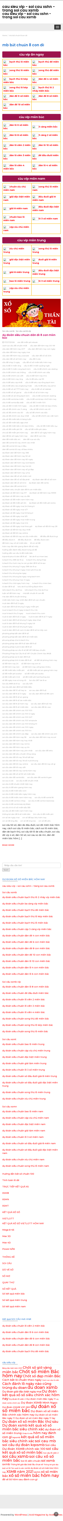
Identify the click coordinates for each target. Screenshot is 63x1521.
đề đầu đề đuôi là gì (49, 536)
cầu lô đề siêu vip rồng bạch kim (39, 382)
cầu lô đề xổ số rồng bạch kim (16, 396)
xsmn (37, 1471)
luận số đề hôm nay (11, 593)
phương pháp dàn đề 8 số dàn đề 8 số (19, 643)
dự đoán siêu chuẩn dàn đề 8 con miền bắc (29, 336)
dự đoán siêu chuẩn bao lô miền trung (23, 1044)
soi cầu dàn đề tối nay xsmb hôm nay (19, 770)
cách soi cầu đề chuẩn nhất (14, 345)
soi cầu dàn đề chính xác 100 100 (17, 710)
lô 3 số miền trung (49, 281)
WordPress (21, 1514)
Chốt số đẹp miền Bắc (42, 1376)
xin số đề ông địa (10, 821)
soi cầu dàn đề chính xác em (44, 734)
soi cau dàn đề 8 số (37, 690)
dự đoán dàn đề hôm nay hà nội (16, 466)
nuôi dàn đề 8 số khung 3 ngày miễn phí (20, 606)
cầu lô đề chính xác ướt (12, 376)
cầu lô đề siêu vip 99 (35, 379)
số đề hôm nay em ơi (31, 663)
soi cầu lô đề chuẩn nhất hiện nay (17, 784)
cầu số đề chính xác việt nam (45, 416)
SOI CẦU (7, 1263)
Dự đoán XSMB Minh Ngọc (39, 1402)
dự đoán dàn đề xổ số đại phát (16, 479)
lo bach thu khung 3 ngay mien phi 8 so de (21, 570)
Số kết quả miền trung (14, 1300)
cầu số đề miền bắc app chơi (15, 422)
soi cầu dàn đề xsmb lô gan (39, 777)
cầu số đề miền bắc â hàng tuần (16, 419)
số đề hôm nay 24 (10, 663)
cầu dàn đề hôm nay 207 (13, 349)
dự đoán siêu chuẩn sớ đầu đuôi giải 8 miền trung (29, 1076)
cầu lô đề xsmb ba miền (13, 399)
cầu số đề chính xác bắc (37, 412)
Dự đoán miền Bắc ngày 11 (41, 1399)
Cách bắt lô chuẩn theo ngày (22, 1379)
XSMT (5, 1205)
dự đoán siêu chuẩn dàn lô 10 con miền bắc (26, 961)
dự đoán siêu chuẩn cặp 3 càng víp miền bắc (26, 929)
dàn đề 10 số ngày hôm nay (43, 432)
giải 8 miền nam (18, 208)
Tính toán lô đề (10, 1180)
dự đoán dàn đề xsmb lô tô (14, 486)
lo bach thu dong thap (36, 560)
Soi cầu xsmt (9, 1039)
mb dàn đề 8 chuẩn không (14, 596)
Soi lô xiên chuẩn (31, 1460)
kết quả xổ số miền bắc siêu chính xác (28, 1439)
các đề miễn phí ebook (27, 342)
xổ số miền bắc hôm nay (34, 1475)
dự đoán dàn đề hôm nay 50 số (16, 456)
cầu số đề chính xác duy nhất (15, 416)
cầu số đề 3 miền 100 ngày (14, 406)
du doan (20, 1387)
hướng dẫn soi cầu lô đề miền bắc (17, 553)
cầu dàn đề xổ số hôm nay (14, 359)
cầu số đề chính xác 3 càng (14, 409)
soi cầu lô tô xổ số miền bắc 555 (16, 807)
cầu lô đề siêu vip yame (45, 386)
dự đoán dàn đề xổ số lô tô (14, 483)
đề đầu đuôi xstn (41, 540)
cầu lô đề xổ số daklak (41, 389)
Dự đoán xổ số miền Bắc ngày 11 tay (35, 1418)
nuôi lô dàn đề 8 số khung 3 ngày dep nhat (21, 620)
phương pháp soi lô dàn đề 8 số (16, 657)
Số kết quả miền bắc (13, 1293)
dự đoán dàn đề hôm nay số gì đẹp (18, 469)
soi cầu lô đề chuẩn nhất (27, 781)
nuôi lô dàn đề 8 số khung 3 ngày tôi (18, 623)
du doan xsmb (42, 1387)
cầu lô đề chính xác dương (45, 369)
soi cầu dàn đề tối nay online (15, 764)
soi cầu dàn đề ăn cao (41, 707)
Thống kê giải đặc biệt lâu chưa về (27, 1464)
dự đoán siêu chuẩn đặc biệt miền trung (24, 1057)
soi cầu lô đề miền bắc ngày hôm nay (19, 794)
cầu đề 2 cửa (35, 359)
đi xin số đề (35, 543)
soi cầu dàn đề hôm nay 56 (14, 737)
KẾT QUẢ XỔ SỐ (11, 1212)
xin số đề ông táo (28, 821)
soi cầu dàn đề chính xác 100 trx (16, 730)
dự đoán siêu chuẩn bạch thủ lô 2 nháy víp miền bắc (31, 897)
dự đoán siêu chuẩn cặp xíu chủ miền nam (25, 1117)
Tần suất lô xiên (17, 1468)
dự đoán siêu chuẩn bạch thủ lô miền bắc (25, 922)
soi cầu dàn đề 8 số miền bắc (15, 707)
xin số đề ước (45, 821)
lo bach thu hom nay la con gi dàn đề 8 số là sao (23, 563)
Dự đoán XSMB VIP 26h (16, 1407)
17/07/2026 (9, 342)
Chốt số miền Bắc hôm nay (30, 1373)
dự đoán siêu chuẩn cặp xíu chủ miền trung (26, 1050)
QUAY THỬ (8, 1282)
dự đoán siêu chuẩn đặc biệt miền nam (23, 1124)
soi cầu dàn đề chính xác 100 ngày (17, 727)
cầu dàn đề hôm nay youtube (15, 355)
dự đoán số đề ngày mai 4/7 (15, 509)
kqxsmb (16, 1437)
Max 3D (6, 1236)
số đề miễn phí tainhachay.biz (36, 677)
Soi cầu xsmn (9, 1106)
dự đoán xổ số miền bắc (29, 1408)
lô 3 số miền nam (48, 218)
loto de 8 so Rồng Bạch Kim (30, 586)
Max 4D (6, 1242)
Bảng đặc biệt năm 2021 (12, 1368)
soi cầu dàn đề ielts (44, 750)
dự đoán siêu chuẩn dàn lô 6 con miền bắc (25, 974)
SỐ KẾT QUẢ (9, 1288)
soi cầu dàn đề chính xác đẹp (15, 734)
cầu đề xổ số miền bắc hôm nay (37, 362)
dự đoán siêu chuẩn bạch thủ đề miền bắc (25, 910)
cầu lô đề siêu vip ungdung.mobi (17, 386)
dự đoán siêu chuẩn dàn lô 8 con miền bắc (25, 986)
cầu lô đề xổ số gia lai (11, 392)
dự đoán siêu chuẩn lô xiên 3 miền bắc (23, 1006)
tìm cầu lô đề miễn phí (43, 814)
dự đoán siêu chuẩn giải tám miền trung (24, 1063)
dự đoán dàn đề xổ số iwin (44, 479)
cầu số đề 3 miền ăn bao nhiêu (43, 406)
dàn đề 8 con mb (38, 436)
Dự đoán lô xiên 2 (17, 1399)
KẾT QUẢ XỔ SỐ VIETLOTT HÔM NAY (23, 1223)
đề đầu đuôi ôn (24, 540)
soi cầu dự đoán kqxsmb (23, 1445)
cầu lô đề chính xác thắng (14, 372)
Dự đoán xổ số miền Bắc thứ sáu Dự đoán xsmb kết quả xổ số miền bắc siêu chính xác (30, 1425)
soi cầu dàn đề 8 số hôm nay (15, 704)
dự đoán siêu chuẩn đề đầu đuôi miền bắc (25, 993)
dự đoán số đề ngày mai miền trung (18, 519)
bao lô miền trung (19, 281)
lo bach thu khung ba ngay (14, 573)
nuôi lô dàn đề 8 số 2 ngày (14, 617)
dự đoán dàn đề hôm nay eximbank (18, 463)
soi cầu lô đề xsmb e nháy (14, 801)
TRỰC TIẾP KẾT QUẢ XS (15, 1186)
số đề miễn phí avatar (12, 673)
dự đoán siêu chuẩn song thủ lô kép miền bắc (27, 1025)
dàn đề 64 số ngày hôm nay (15, 436)
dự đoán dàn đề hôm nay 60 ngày (17, 459)
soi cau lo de (7, 781)
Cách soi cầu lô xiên (50, 1380)
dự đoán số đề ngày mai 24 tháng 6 (18, 506)
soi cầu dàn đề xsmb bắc (13, 777)
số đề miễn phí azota (34, 673)
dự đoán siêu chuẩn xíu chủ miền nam (23, 1159)
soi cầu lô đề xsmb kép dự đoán (16, 804)
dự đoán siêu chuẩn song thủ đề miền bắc (25, 1018)
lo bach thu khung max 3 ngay (16, 580)
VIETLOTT (8, 1218)
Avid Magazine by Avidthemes (45, 1514)
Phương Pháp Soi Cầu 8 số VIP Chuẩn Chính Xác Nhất (26, 653)
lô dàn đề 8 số (8, 586)
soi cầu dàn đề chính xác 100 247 (17, 717)
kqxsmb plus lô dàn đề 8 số (14, 556)
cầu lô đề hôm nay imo (36, 376)
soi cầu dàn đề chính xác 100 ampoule (19, 720)
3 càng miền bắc (48, 126)
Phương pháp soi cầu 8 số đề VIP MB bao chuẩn (23, 650)
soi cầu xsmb (15, 1456)
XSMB (5, 1193)
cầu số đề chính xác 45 (40, 409)
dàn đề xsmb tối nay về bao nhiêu (17, 449)
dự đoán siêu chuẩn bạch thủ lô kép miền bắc (27, 916)
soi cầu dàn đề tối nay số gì (43, 764)
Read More (8, 845)
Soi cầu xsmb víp (23, 331)
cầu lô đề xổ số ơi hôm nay (36, 392)
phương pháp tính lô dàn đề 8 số (16, 660)
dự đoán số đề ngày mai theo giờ (17, 526)
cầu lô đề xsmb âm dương (44, 396)
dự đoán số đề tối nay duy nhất (16, 530)
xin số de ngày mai (11, 817)
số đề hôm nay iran (11, 667)
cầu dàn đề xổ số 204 (41, 355)
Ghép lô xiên (27, 1433)
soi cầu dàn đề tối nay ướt (14, 767)
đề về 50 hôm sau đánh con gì (20, 1479)
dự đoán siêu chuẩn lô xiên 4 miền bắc (23, 1012)
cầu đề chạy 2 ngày (11, 362)
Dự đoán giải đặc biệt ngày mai (21, 1391)
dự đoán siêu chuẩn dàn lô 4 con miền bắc (25, 967)
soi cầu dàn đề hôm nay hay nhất (17, 740)
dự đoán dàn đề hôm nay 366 (15, 453)
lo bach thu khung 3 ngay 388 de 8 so (19, 566)
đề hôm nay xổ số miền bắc (14, 543)
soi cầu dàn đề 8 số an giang (15, 697)
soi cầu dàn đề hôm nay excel (42, 737)
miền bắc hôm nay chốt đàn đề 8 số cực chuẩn (23, 600)
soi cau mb (45, 1441)
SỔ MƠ (6, 1276)
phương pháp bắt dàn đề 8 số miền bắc (20, 637)
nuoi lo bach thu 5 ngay (12, 613)
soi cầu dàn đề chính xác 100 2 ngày (18, 714)
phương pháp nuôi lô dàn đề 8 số (17, 647)
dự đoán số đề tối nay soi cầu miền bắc (19, 536)
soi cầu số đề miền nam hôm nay (17, 811)
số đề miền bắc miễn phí (13, 670)
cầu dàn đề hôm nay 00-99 (42, 345)
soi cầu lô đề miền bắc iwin (14, 791)
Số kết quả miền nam (14, 1306)
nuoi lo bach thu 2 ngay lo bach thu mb (19, 610)
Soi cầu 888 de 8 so (11, 683)
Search (6, 870)
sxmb (6, 1464)
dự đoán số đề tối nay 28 (46, 526)
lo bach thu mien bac (41, 583)
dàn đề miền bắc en (11, 439)
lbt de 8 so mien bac (39, 556)
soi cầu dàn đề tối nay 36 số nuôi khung (20, 760)
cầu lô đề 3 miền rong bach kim (16, 369)
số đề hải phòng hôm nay (45, 660)
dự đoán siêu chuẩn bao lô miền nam (22, 1111)
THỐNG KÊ (8, 1257)
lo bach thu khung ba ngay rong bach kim (21, 576)
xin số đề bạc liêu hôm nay (34, 817)
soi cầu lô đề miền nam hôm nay (17, 797)
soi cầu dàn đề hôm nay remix (16, 744)
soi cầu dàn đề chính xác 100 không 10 (19, 724)
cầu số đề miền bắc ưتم (47, 426)
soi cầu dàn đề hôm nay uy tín (16, 747)
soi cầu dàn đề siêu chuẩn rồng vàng (19, 754)
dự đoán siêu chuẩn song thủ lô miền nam (25, 1166)
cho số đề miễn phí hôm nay (15, 432)
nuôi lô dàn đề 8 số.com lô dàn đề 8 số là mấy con (24, 630)
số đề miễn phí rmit (11, 677)
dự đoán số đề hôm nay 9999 (42, 493)
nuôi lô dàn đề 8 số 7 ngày (40, 617)
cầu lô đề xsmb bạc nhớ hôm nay (41, 399)
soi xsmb (48, 1460)
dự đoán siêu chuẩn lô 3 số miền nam (23, 1137)
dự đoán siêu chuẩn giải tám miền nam (23, 1130)
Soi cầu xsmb (8, 331)
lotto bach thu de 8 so (12, 590)
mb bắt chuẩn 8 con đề (33, 593)
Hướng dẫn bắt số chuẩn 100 (18, 1173)
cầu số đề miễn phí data (35, 429)
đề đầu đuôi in (8, 540)
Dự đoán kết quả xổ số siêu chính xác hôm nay (31, 1395)
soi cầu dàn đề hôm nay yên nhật (17, 750)
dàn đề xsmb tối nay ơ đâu (14, 446)
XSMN (5, 1199)
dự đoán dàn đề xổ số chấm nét (16, 476)
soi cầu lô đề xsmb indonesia (41, 801)
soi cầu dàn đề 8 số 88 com (41, 693)
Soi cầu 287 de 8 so (37, 680)
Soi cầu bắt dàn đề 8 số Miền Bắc (17, 687)
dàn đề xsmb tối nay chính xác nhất (18, 442)
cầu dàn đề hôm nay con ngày (41, 349)
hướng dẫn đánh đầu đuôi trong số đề (19, 550)
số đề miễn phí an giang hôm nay (42, 670)
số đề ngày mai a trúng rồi (14, 680)
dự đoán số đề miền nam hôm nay (18, 499)
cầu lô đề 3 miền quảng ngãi (37, 366)
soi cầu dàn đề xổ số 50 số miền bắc (18, 774)
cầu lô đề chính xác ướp (39, 372)
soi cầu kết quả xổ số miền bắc (30, 1450)
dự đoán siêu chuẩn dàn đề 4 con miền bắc (26, 935)
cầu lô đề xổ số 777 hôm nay (15, 389)
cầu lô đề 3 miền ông (11, 366)
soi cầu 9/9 (27, 683)
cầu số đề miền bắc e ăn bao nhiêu (18, 426)
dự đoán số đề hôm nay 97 (14, 493)
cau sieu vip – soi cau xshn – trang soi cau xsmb (28, 886)
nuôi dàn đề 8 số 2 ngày (13, 603)
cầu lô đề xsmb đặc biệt (13, 402)
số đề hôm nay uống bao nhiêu (36, 667)
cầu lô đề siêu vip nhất (12, 382)
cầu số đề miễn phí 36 (12, 429)
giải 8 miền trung (19, 272)
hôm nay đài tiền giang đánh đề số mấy (20, 546)
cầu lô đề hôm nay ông (12, 379)
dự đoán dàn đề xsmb (39, 483)
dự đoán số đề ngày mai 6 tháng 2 (17, 513)
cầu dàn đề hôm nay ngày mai (16, 352)
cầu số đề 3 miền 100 (36, 402)
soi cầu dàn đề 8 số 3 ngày (14, 693)
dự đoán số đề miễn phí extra (42, 503)
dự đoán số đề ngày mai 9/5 (14, 516)
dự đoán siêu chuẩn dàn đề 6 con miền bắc (26, 942)
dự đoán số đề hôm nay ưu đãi (16, 496)
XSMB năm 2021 (19, 1472)
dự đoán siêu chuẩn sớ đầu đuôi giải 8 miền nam (29, 1143)
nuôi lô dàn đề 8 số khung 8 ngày (17, 627)
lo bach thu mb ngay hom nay (16, 583)
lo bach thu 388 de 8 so (12, 560)
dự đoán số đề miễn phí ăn (14, 503)
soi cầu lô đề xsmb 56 (44, 797)
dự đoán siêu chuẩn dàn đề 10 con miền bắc (26, 954)
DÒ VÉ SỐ (7, 1269)
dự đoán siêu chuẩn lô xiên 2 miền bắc (23, 999)
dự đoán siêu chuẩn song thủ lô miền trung (26, 1092)
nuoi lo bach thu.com (35, 613)
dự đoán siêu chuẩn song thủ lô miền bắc (25, 1031)
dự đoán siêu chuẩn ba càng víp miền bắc (25, 903)
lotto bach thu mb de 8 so (36, 590)
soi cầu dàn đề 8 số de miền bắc (16, 700)
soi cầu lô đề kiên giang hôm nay (17, 787)
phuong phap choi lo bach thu (15, 640)
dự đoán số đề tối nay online (15, 533)
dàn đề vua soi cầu (31, 439)
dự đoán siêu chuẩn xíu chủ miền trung (24, 1098)
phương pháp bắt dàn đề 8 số (15, 633)
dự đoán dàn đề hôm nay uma (16, 473)
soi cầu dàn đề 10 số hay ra (14, 690)
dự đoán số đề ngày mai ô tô (15, 523)
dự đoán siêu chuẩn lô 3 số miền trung (23, 1069)
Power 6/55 (8, 1249)
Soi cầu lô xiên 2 (51, 1453)
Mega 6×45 (8, 1229)
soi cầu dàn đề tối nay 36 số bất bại (18, 757)
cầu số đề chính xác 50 (12, 412)
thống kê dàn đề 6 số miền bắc (16, 814)
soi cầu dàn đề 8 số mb (41, 704)
